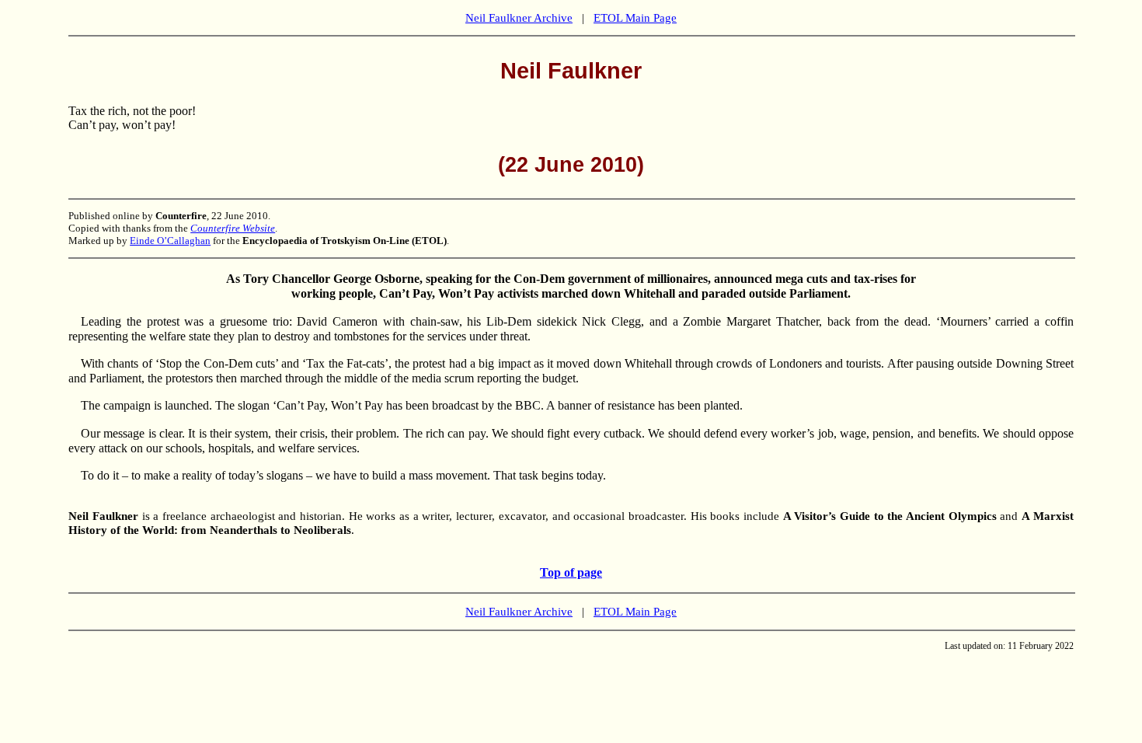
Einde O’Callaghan (170, 240)
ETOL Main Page (635, 18)
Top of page (571, 572)
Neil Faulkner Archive (519, 18)
